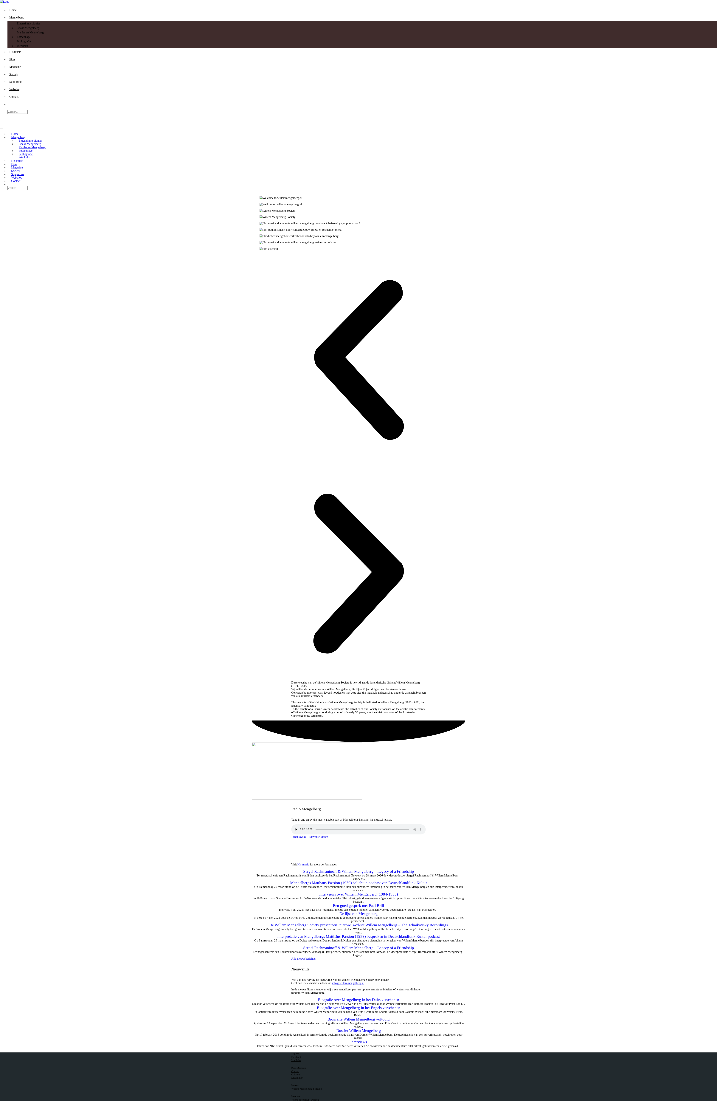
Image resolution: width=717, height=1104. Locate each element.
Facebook (296, 1057)
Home (13, 10)
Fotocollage (24, 36)
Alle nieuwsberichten (303, 958)
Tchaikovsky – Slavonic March (309, 836)
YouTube (296, 1060)
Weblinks (22, 45)
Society (13, 74)
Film (12, 59)
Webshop (14, 89)
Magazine (15, 66)
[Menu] (1, 128)
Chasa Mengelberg (28, 28)
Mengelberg (16, 17)
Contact (13, 96)
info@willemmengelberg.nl (348, 983)
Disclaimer (297, 1077)
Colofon (295, 1074)
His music (15, 51)
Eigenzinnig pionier (28, 23)
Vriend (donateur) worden (305, 1099)
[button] (358, 360)
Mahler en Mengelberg (30, 32)
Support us (15, 81)
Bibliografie (24, 41)
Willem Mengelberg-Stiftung (306, 1088)
